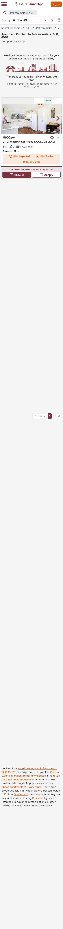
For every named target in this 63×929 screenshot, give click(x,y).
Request (19, 175)
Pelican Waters (45, 28)
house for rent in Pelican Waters (31, 777)
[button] (5, 118)
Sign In (56, 4)
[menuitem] (29, 20)
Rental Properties (11, 28)
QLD (28, 28)
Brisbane (37, 798)
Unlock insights (31, 161)
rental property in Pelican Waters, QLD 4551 (29, 770)
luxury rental (34, 787)
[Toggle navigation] (4, 4)
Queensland (21, 794)
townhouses (38, 776)
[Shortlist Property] (52, 137)
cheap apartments (12, 787)
